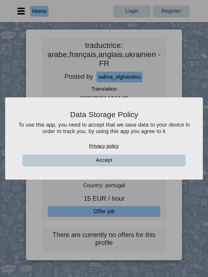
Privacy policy (104, 146)
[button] (104, 138)
